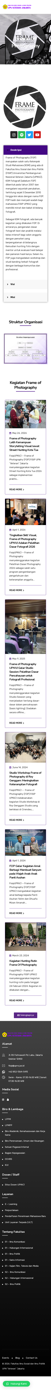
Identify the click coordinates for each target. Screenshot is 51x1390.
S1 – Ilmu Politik (12, 1254)
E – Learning (11, 1204)
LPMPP (8, 1125)
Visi (12, 284)
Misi (12, 297)
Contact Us (31, 1358)
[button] (25, 1015)
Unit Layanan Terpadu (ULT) (19, 1222)
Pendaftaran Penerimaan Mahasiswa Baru (25, 1216)
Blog (17, 1358)
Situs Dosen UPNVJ (15, 1184)
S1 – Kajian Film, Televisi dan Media (22, 1266)
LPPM (8, 1119)
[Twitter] (29, 134)
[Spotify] (21, 134)
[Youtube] (37, 134)
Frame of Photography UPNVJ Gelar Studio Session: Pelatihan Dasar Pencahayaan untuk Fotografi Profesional (24, 671)
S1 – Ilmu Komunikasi (15, 1242)
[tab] (25, 150)
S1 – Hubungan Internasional (19, 1248)
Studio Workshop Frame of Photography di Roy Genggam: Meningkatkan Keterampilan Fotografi (25, 778)
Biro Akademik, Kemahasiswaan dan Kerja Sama (25, 1133)
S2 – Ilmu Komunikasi (15, 1272)
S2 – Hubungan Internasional (19, 1278)
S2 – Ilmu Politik (12, 1284)
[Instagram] (13, 134)
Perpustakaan (11, 1210)
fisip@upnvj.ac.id (16, 1065)
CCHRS (8, 1159)
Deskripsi (16, 150)
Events (5, 1358)
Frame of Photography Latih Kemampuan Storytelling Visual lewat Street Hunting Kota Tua (24, 444)
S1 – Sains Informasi (15, 1260)
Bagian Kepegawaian (15, 1153)
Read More (16, 489)
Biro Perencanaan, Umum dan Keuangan (24, 1141)
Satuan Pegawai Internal (17, 1147)
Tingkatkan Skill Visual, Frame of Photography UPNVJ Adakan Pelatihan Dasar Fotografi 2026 (24, 541)
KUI (6, 1165)
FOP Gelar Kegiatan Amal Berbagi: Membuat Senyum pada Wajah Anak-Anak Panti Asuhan (25, 871)
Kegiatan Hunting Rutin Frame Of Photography (23, 963)
